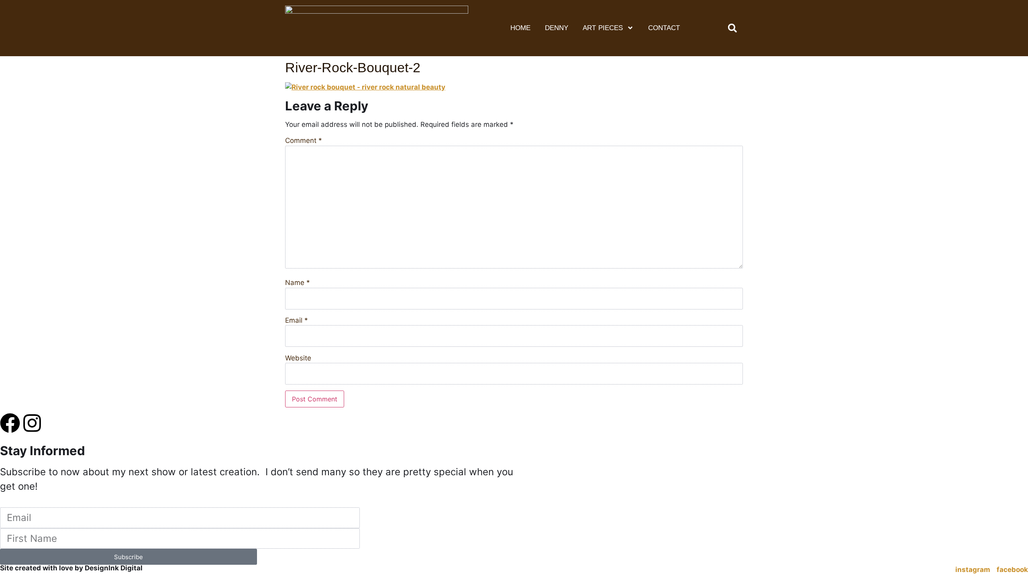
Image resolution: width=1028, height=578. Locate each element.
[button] (732, 28)
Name (297, 282)
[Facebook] (10, 423)
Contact (664, 28)
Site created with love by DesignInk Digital (71, 568)
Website (298, 358)
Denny (556, 28)
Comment (303, 140)
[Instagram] (32, 423)
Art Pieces (603, 28)
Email (296, 320)
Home (520, 28)
